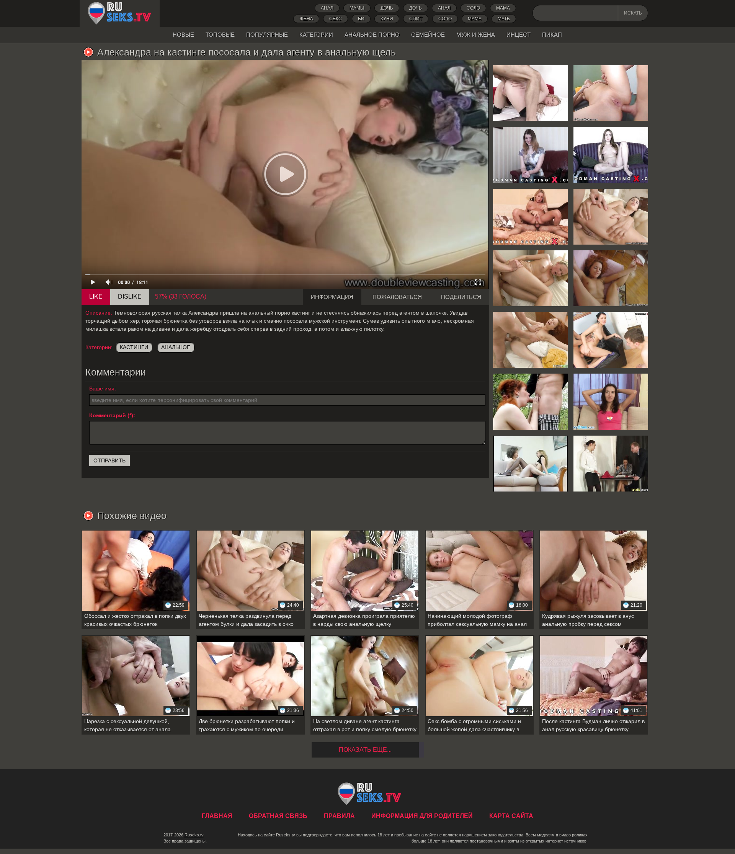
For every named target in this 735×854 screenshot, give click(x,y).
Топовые (220, 34)
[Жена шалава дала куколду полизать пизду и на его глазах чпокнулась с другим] (610, 340)
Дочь (415, 8)
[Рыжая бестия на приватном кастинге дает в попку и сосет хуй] (610, 278)
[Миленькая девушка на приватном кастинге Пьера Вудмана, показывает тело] (530, 155)
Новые (183, 34)
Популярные (267, 34)
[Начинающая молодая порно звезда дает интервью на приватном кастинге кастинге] (610, 401)
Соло (473, 8)
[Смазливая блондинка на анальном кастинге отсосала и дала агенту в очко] (610, 93)
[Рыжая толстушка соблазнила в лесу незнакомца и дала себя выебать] (530, 401)
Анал (327, 8)
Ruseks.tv (194, 835)
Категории (316, 34)
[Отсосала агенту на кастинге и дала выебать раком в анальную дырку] (530, 93)
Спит (415, 18)
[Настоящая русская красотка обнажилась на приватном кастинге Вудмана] (610, 155)
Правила (339, 816)
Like (96, 296)
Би (361, 18)
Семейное (428, 34)
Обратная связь (278, 816)
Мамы (357, 8)
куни (387, 18)
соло (445, 18)
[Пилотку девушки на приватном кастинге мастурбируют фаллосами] (610, 463)
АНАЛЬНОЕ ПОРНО (372, 34)
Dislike (130, 296)
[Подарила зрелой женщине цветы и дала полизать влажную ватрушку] (530, 463)
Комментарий (107, 415)
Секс (335, 18)
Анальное (175, 347)
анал (444, 8)
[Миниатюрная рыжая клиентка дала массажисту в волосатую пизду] (530, 340)
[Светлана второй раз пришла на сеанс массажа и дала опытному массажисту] (530, 278)
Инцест (518, 34)
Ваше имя (101, 388)
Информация (332, 297)
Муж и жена (475, 34)
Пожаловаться (397, 297)
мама (475, 18)
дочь (387, 8)
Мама (503, 8)
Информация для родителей (422, 816)
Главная (120, 13)
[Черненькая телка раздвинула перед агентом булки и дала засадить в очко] (610, 217)
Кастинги (134, 347)
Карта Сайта (511, 816)
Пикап (552, 34)
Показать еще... (365, 749)
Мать (504, 18)
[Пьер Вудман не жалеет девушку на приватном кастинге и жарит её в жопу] (530, 217)
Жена (306, 18)
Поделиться (461, 297)
